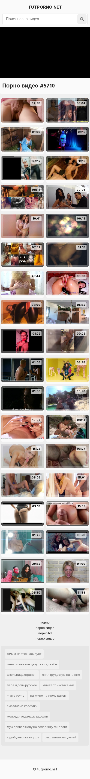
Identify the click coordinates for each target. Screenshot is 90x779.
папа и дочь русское (22, 685)
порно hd (45, 633)
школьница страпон (21, 674)
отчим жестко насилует (24, 653)
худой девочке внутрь (23, 737)
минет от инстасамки (58, 685)
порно (45, 622)
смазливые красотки (22, 706)
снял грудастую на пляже (61, 674)
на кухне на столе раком (48, 695)
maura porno (15, 695)
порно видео (45, 627)
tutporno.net (45, 7)
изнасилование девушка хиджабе (32, 664)
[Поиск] (82, 19)
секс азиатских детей (60, 737)
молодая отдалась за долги (27, 716)
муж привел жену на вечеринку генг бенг (37, 727)
